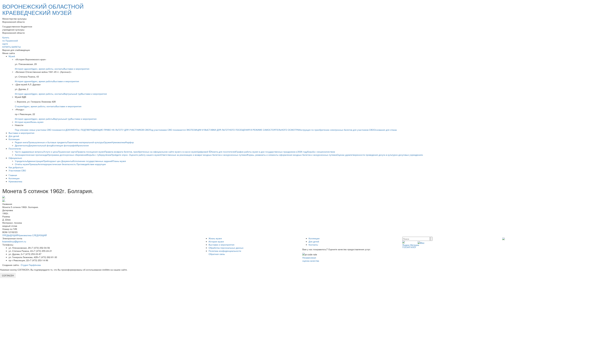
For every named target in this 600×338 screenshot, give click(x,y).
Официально (15, 157)
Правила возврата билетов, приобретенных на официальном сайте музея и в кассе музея (151, 151)
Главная (13, 175)
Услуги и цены (50, 151)
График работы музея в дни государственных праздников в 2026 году (271, 151)
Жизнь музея (36, 121)
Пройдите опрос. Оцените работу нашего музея (135, 154)
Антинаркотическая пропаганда (31, 154)
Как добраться (16, 167)
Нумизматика (118, 142)
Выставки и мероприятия (76, 68)
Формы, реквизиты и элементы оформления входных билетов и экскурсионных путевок (292, 154)
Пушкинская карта (67, 151)
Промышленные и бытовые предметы (47, 142)
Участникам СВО (17, 170)
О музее (19, 106)
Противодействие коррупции (91, 164)
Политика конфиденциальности (225, 250)
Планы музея (119, 161)
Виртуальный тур (72, 93)
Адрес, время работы (42, 81)
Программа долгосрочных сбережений (67, 154)
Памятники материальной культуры (85, 142)
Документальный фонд (40, 145)
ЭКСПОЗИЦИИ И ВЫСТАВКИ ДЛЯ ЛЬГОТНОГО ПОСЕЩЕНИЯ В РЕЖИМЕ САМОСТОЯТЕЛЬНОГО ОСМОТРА (242, 129)
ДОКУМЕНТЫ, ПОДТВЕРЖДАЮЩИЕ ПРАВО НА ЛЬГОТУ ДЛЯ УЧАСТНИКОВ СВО (107, 129)
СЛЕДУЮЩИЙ (39, 235)
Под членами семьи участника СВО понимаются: (40, 129)
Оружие (108, 142)
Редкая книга (21, 142)
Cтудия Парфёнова (31, 264)
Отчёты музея (22, 164)
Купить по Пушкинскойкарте (10, 40)
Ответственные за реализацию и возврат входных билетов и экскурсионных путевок (203, 154)
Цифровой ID (204, 151)
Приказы (33, 164)
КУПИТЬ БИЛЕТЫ (11, 46)
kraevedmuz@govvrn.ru (14, 241)
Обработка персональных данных (226, 247)
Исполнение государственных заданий (92, 161)
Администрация (35, 161)
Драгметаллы (22, 145)
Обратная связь (217, 254)
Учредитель (21, 161)
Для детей (14, 136)
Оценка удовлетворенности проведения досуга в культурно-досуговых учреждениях (380, 154)
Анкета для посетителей (223, 151)
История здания (23, 68)
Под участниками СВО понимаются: (167, 129)
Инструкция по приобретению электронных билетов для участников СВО (336, 129)
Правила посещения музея (91, 151)
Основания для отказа (385, 129)
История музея (22, 121)
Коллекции (14, 139)
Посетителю (15, 148)
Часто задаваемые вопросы (29, 151)
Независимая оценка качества (310, 259)
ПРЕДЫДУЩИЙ (10, 235)
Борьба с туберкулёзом (99, 154)
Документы (66, 161)
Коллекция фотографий (64, 145)
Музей (12, 56)
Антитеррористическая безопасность (57, 164)
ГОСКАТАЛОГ (409, 247)
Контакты (313, 244)
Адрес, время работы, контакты (47, 68)
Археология (83, 145)
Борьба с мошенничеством (321, 151)
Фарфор (129, 142)
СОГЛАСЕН (8, 275)
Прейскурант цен (52, 161)
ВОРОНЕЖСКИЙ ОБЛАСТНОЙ (43, 9)
